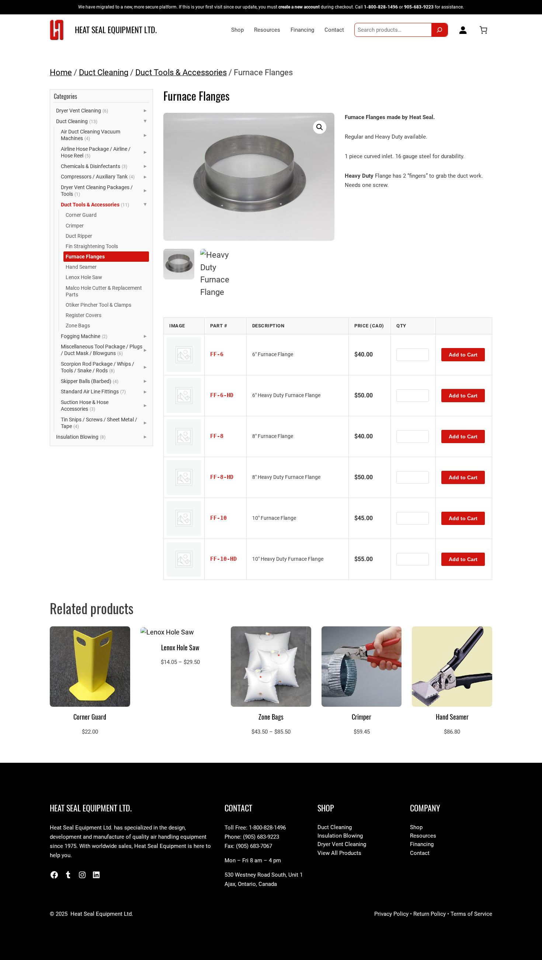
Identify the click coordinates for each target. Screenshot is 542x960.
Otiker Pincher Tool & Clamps (98, 305)
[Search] (439, 29)
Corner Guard (81, 215)
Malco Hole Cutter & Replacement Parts (104, 291)
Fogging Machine (84, 336)
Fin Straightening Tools (92, 246)
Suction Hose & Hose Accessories (84, 405)
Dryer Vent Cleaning (82, 111)
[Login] (461, 30)
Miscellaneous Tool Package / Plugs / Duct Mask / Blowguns (101, 350)
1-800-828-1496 (381, 7)
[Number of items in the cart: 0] (483, 30)
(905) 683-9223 (261, 837)
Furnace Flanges (85, 257)
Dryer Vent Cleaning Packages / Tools (97, 190)
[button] (319, 127)
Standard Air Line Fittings (93, 391)
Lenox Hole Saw (84, 277)
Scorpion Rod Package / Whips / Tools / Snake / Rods (97, 367)
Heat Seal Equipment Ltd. (116, 29)
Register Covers (83, 315)
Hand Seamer (81, 267)
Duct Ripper (79, 236)
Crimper (75, 226)
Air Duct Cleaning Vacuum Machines (90, 135)
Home (61, 72)
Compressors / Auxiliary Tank (98, 177)
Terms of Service (471, 914)
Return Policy (429, 914)
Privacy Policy (391, 914)
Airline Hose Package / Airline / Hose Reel (96, 152)
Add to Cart (463, 355)
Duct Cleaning (103, 72)
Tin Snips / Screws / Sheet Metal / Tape (99, 423)
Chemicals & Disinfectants (94, 166)
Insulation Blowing (80, 437)
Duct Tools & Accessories (181, 72)
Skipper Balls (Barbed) (89, 381)
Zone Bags (78, 325)
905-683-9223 (419, 7)
